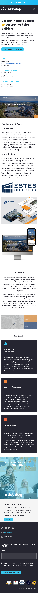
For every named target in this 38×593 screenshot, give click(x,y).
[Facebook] (9, 528)
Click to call (19, 2)
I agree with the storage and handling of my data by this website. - (18, 565)
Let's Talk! (8, 519)
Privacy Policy (28, 565)
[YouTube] (13, 528)
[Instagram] (2, 528)
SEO (31, 175)
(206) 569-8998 (8, 537)
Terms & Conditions (21, 588)
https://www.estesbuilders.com (11, 63)
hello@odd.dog (8, 532)
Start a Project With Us (12, 49)
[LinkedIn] (6, 528)
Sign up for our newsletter (11, 572)
